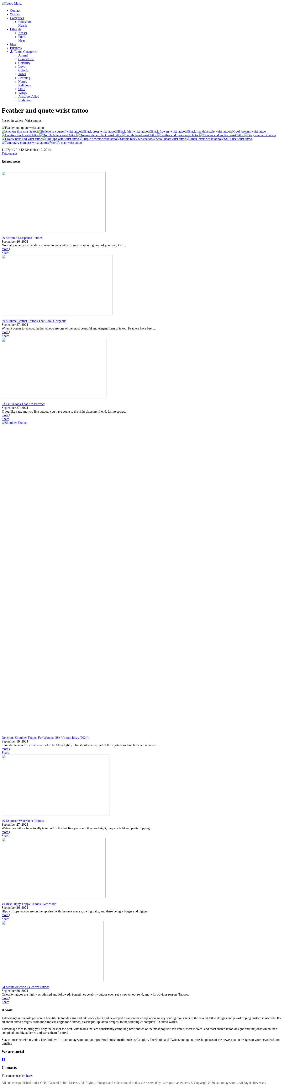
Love (21, 66)
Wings (22, 93)
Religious (24, 85)
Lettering (24, 78)
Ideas (21, 40)
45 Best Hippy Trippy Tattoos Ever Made (29, 904)
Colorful (23, 70)
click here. (26, 1075)
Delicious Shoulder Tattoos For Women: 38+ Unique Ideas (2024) (45, 737)
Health (22, 25)
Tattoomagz (9, 153)
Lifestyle (15, 29)
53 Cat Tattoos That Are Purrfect (23, 404)
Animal (23, 55)
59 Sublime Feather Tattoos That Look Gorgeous (34, 321)
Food (21, 36)
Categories (17, 18)
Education (25, 21)
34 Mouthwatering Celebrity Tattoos (25, 987)
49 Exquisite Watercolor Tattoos (23, 820)
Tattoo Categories (25, 51)
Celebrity (24, 63)
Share (5, 252)
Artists (22, 33)
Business (16, 48)
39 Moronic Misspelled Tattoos (22, 238)
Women (15, 14)
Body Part (25, 100)
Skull (21, 89)
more (5, 249)
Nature (22, 81)
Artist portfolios (28, 96)
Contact (15, 10)
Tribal (22, 74)
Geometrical (26, 59)
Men (13, 44)
